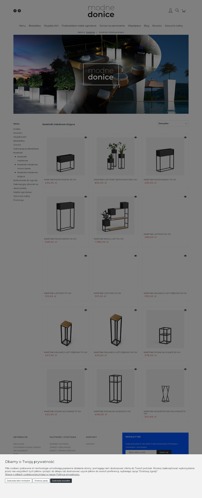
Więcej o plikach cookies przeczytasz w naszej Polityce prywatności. (42, 474)
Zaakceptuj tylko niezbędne (18, 481)
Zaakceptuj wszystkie (61, 481)
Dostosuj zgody (41, 481)
